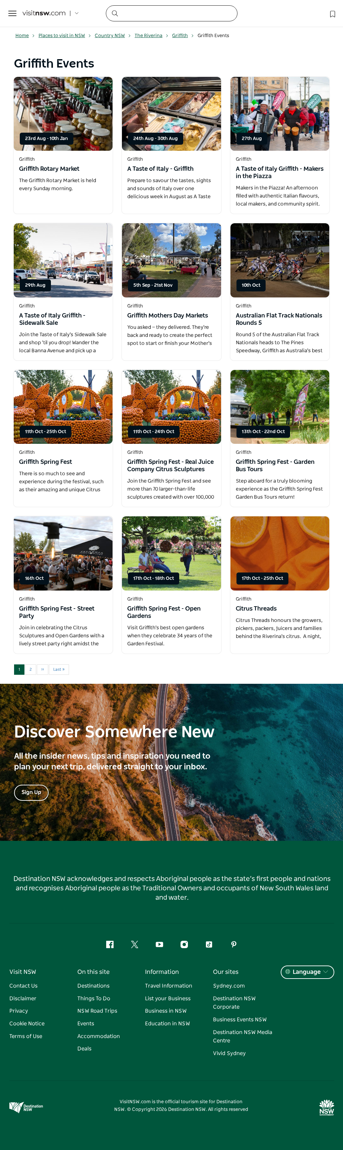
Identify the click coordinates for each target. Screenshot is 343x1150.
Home (22, 35)
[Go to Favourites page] (332, 13)
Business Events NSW (240, 1019)
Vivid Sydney (229, 1053)
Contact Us (23, 986)
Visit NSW (22, 972)
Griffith (180, 35)
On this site (93, 972)
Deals (84, 1048)
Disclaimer (23, 998)
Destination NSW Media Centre (242, 1037)
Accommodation (98, 1036)
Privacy (18, 1011)
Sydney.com (229, 986)
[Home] (43, 13)
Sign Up (31, 792)
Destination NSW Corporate (234, 1003)
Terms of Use (25, 1036)
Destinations (93, 986)
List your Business (168, 998)
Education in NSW (167, 1023)
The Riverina (148, 35)
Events (85, 1023)
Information (162, 972)
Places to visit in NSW (62, 35)
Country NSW (110, 35)
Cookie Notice (27, 1023)
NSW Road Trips (97, 1011)
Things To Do (93, 998)
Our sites (225, 972)
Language (307, 972)
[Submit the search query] (114, 13)
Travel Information (168, 986)
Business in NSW (166, 1011)
